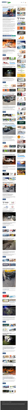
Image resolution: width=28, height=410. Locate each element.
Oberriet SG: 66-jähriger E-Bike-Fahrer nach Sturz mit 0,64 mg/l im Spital (9, 304)
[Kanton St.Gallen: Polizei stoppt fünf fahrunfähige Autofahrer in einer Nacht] (9, 370)
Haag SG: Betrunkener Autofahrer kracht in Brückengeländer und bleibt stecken (8, 211)
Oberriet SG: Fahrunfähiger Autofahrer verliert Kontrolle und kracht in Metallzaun (9, 67)
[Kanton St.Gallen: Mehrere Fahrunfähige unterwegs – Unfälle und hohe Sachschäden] (9, 130)
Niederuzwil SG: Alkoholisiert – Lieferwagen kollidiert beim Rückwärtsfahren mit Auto (9, 94)
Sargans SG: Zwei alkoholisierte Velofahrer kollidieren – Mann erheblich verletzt (8, 239)
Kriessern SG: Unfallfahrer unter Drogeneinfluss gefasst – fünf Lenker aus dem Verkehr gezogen (9, 334)
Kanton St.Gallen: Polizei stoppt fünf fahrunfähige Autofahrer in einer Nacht (8, 365)
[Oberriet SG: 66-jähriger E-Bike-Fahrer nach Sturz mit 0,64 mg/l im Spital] (9, 310)
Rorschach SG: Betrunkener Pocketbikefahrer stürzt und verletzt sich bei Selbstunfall (9, 268)
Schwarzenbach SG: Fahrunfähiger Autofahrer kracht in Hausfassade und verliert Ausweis (9, 154)
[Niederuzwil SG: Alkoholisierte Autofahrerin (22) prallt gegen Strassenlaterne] (9, 43)
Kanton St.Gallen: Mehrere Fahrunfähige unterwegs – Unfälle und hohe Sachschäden (9, 123)
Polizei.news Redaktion (7, 77)
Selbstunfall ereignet (5, 167)
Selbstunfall (10, 50)
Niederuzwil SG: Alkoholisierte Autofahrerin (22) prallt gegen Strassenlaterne (9, 38)
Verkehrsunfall (11, 350)
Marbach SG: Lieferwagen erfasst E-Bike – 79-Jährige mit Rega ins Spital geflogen (9, 182)
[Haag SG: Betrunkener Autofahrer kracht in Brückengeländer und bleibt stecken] (9, 216)
